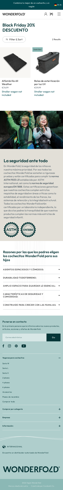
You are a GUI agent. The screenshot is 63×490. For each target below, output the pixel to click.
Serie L (5, 368)
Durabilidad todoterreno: (20, 278)
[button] (27, 62)
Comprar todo (8, 401)
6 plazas (6, 387)
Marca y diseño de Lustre (18, 486)
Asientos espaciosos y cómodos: (23, 269)
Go (53, 337)
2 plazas (5, 378)
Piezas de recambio (10, 397)
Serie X (5, 373)
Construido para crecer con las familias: (29, 305)
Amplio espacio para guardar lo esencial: (29, 286)
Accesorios (7, 392)
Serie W (5, 363)
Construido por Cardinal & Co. (43, 486)
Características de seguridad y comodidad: (23, 295)
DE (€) (59, 5)
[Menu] (59, 14)
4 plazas (6, 382)
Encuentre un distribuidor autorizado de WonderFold (25, 453)
